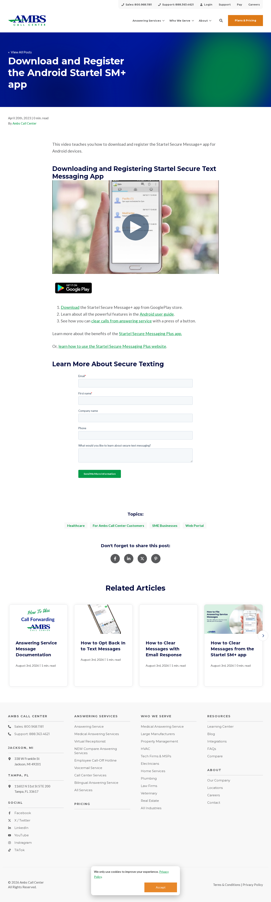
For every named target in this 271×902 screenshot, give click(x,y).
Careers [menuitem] (213, 795)
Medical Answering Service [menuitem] (162, 726)
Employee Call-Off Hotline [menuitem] (95, 760)
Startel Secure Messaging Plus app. (150, 333)
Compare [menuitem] (215, 756)
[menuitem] (136, 4)
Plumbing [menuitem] (149, 778)
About (203, 20)
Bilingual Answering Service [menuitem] (96, 783)
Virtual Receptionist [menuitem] (90, 741)
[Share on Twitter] (142, 558)
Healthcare (76, 525)
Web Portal (194, 525)
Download (70, 307)
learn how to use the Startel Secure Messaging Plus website (112, 346)
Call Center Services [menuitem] (90, 775)
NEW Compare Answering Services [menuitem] (95, 751)
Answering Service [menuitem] (89, 726)
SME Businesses (164, 525)
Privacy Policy (253, 885)
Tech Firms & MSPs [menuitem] (156, 756)
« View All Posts (20, 52)
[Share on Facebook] (115, 558)
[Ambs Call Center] (36, 20)
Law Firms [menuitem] (149, 786)
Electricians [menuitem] (150, 764)
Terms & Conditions (226, 885)
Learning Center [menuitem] (220, 726)
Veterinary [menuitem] (149, 793)
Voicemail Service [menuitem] (88, 768)
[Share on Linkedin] (128, 558)
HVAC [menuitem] (145, 749)
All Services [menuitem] (83, 790)
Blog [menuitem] (211, 734)
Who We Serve (179, 20)
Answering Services (147, 20)
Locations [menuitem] (215, 788)
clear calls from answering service (121, 320)
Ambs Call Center (24, 123)
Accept (161, 887)
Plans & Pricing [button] (245, 20)
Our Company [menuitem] (218, 780)
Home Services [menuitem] (153, 771)
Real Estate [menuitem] (150, 801)
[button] (221, 20)
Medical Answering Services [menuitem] (96, 734)
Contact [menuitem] (213, 803)
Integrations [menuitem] (217, 741)
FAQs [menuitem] (211, 749)
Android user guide (157, 314)
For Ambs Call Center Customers (118, 525)
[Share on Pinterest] (155, 558)
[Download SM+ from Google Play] (73, 294)
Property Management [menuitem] (159, 741)
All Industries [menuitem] (151, 808)
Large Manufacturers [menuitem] (158, 734)
